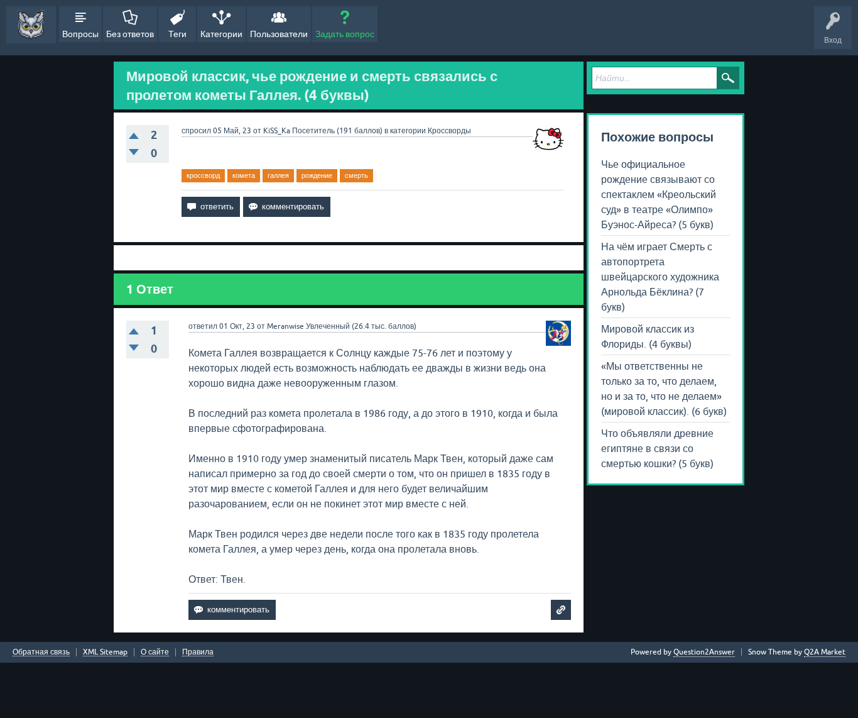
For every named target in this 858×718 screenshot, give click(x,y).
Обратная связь (41, 652)
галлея (278, 175)
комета (243, 175)
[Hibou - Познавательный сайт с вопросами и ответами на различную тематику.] (31, 24)
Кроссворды (449, 130)
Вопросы (80, 34)
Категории (221, 34)
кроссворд (203, 175)
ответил (202, 326)
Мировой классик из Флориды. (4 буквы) (647, 336)
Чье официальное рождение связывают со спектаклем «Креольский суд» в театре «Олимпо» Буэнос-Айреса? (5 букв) (658, 194)
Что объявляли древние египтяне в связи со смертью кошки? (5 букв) (657, 448)
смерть (356, 175)
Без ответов (130, 34)
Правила (198, 652)
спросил (196, 130)
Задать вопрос (344, 34)
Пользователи (279, 34)
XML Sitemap (105, 652)
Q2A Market (824, 652)
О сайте (155, 652)
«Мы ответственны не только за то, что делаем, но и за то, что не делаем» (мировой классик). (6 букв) (664, 388)
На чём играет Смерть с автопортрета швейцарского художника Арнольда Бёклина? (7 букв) (660, 276)
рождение (316, 175)
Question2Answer (704, 652)
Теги (177, 34)
